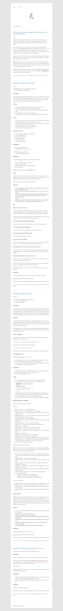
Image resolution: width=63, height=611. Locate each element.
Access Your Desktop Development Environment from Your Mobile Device (30, 33)
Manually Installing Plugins (30, 170)
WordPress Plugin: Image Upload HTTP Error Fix (28, 548)
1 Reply (14, 36)
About (19, 7)
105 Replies (15, 296)
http (35, 75)
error (31, 593)
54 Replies (15, 86)
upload (36, 593)
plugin (35, 284)
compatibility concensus (31, 412)
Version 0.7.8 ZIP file (17, 534)
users (38, 284)
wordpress (44, 284)
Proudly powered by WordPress (18, 605)
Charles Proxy (37, 41)
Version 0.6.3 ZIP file (17, 278)
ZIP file (14, 587)
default (23, 75)
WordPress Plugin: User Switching (24, 83)
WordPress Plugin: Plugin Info (22, 294)
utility (37, 75)
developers (32, 75)
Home (14, 7)
